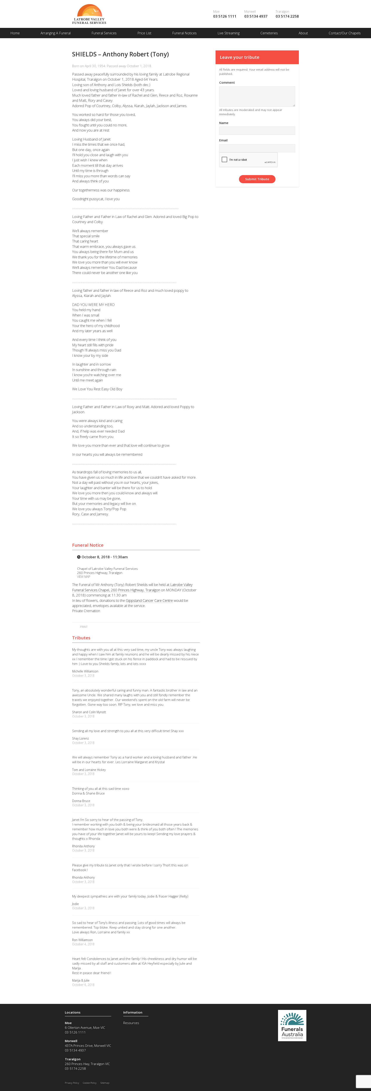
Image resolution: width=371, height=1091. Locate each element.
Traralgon (282, 11)
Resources (131, 1023)
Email (223, 140)
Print (83, 627)
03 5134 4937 (256, 16)
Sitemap (104, 1082)
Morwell (250, 11)
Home (15, 33)
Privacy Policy (72, 1082)
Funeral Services (104, 33)
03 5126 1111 (224, 16)
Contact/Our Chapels (345, 33)
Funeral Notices (184, 33)
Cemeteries (269, 33)
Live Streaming (228, 33)
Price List (144, 33)
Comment (227, 82)
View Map (83, 577)
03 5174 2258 (287, 16)
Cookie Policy (89, 1082)
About (303, 33)
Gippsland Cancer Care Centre (149, 600)
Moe (216, 11)
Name (223, 123)
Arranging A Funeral (56, 33)
